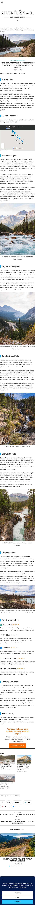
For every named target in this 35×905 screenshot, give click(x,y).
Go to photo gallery (16, 745)
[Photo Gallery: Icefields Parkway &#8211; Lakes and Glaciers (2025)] (7, 778)
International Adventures (22, 28)
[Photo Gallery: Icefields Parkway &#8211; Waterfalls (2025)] (7, 759)
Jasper (16, 795)
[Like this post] (9, 802)
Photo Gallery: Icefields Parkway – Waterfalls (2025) (6, 766)
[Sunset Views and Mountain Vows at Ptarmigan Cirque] (17, 845)
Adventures (10, 28)
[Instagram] (17, 20)
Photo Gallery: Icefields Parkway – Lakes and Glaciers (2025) (6, 784)
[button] (1, 849)
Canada (9, 795)
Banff (2, 795)
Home (1, 28)
